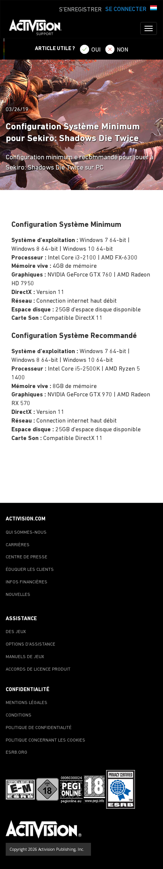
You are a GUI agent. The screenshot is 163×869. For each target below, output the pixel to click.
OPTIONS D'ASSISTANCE (30, 644)
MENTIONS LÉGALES (26, 703)
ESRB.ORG (16, 752)
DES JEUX (16, 632)
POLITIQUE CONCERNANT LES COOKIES (45, 740)
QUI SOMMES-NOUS (26, 532)
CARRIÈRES (18, 545)
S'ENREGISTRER (80, 10)
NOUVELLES (18, 594)
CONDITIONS (18, 715)
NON (122, 50)
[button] (153, 9)
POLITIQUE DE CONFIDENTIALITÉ (39, 728)
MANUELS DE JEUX (25, 657)
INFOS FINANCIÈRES (26, 582)
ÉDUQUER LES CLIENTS (30, 569)
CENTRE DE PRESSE (26, 557)
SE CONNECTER (125, 9)
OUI (95, 50)
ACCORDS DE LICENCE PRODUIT (38, 669)
